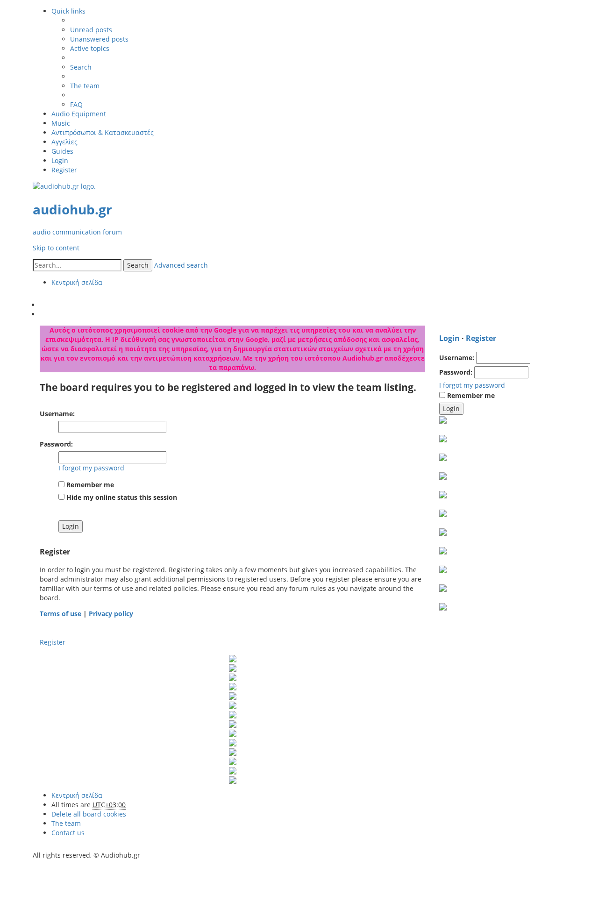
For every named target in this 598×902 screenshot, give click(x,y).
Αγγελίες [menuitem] (64, 141)
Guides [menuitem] (62, 151)
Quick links (68, 11)
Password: (56, 444)
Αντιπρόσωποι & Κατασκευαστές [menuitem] (102, 132)
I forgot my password (91, 467)
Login (449, 338)
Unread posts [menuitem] (91, 29)
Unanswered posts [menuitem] (99, 39)
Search (138, 265)
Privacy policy (111, 613)
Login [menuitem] (59, 160)
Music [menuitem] (60, 123)
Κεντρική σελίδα (76, 795)
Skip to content (56, 247)
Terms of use (60, 613)
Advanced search (181, 265)
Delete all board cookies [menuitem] (88, 814)
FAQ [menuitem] (76, 104)
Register (52, 642)
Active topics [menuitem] (89, 48)
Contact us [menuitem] (68, 832)
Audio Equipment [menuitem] (78, 113)
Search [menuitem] (81, 67)
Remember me (89, 484)
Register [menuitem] (64, 169)
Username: (57, 413)
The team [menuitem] (85, 85)
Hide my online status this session (120, 497)
